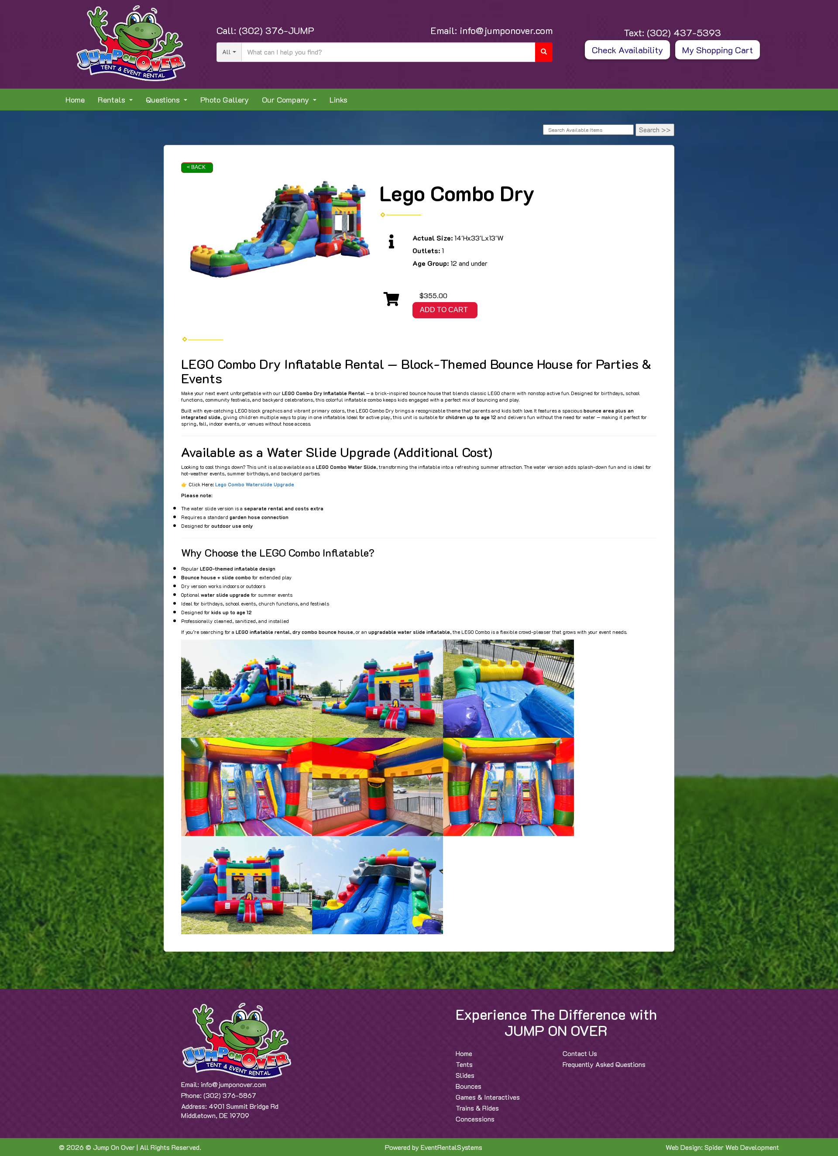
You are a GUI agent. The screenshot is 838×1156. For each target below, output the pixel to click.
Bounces (468, 1086)
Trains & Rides (477, 1107)
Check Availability (627, 49)
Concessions (475, 1118)
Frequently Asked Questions (604, 1064)
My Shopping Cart (717, 49)
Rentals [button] (112, 99)
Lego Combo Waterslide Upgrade (254, 484)
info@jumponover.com (505, 30)
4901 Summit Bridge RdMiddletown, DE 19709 (229, 1110)
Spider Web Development (741, 1147)
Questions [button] (164, 99)
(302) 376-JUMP (275, 30)
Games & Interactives (488, 1096)
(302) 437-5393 (682, 32)
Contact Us (580, 1053)
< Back (196, 167)
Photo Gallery (224, 99)
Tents (464, 1064)
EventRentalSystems (451, 1147)
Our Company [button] (286, 99)
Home (75, 99)
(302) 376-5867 (229, 1095)
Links (338, 99)
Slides (465, 1075)
